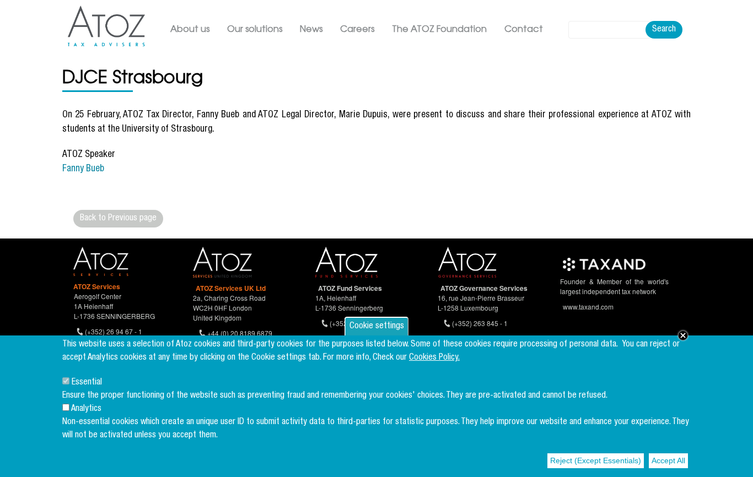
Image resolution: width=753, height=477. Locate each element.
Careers (357, 29)
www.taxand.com (588, 306)
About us (189, 29)
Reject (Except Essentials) (595, 460)
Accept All (668, 460)
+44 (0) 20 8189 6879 (239, 333)
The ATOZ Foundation (439, 29)
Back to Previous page (118, 218)
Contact (523, 29)
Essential (87, 382)
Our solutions (254, 29)
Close (683, 335)
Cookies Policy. (434, 358)
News (311, 29)
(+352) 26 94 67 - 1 (113, 331)
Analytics (86, 409)
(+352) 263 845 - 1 (480, 323)
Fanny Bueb (83, 169)
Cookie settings (376, 326)
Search (664, 29)
